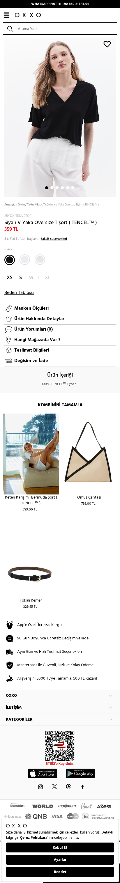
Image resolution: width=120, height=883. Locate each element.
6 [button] (72, 187)
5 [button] (67, 187)
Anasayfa (9, 204)
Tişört (30, 204)
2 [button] (51, 187)
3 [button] (57, 187)
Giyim (21, 204)
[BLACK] (9, 260)
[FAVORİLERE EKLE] (107, 44)
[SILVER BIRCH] (40, 259)
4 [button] (62, 187)
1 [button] (46, 187)
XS (10, 278)
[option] (60, 116)
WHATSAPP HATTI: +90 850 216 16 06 (60, 4)
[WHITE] (25, 259)
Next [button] (3, 117)
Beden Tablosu (19, 293)
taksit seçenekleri (54, 239)
